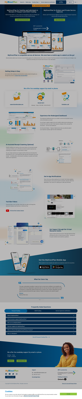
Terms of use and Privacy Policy (31, 396)
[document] (41, 199)
